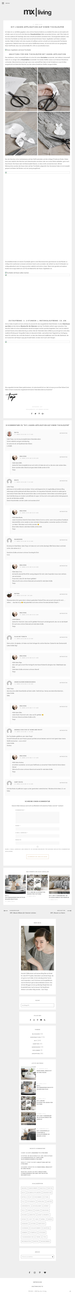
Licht (30, 1219)
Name (18, 825)
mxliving (23, 456)
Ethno (46, 1197)
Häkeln (30, 1210)
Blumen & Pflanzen (34, 1192)
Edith (16, 432)
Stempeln (33, 1232)
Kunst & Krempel (43, 1214)
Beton (50, 1188)
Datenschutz (37, 1286)
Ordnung (25, 1223)
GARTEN (36, 1043)
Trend (38, 1237)
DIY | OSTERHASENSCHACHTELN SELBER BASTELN (15, 897)
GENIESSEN (36, 1047)
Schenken (25, 1228)
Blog (23, 1192)
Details (24, 1197)
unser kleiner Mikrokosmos (25, 682)
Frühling (41, 1201)
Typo (44, 1237)
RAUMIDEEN (18, 539)
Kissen (37, 1210)
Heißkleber (37, 1206)
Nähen (41, 409)
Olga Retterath (20, 636)
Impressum (37, 1282)
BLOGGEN (36, 1034)
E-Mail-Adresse (22, 832)
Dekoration (47, 1192)
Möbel (43, 1219)
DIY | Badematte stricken (38, 1152)
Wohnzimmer (45, 1241)
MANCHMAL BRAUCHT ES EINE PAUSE (44, 1071)
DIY (41, 406)
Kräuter (32, 1214)
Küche (24, 1219)
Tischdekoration (28, 1237)
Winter (35, 1241)
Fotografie (31, 1201)
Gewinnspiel (26, 1206)
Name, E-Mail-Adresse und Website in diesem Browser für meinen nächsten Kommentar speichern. (37, 850)
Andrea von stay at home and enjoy (28, 729)
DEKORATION (35, 1037)
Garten (49, 1201)
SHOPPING (36, 1053)
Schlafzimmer (36, 1228)
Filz (23, 1201)
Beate (16, 480)
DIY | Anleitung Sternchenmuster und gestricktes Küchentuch (34, 1173)
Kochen (24, 1214)
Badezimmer (33, 1188)
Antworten (63, 433)
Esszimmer (38, 1197)
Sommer (24, 1232)
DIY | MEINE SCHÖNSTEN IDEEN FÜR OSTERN (45, 1102)
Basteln (43, 1188)
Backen (24, 1188)
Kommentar (20, 810)
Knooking (45, 1210)
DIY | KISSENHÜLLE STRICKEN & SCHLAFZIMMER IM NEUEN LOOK (43, 1133)
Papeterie (41, 1223)
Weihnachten (26, 1241)
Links (36, 1219)
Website (18, 839)
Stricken (42, 1232)
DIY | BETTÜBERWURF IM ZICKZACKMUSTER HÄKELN (44, 1117)
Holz (23, 1210)
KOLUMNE (36, 1050)
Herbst (46, 1206)
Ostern (45, 409)
